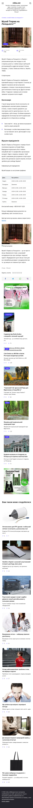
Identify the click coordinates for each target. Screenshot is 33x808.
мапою (4, 220)
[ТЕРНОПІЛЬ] (9, 330)
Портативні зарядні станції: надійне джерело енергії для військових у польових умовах (14, 599)
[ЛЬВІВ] (16, 384)
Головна (4, 17)
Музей (8, 268)
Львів (5, 44)
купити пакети (5, 801)
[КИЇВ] (16, 350)
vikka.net (16, 3)
